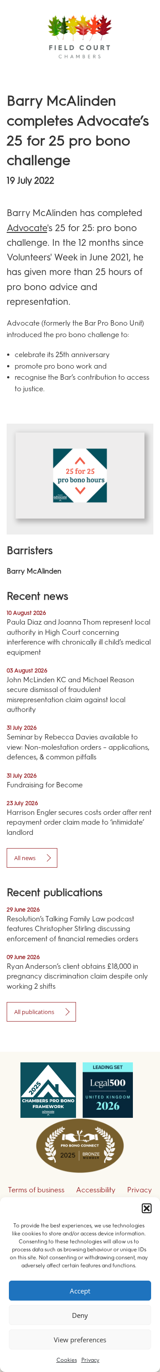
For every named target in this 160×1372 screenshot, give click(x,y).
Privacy (90, 1360)
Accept (80, 1290)
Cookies (66, 1360)
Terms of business (36, 1190)
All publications (34, 1012)
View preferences (80, 1339)
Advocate (27, 227)
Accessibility (96, 1190)
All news (25, 858)
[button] (146, 1208)
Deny (80, 1315)
